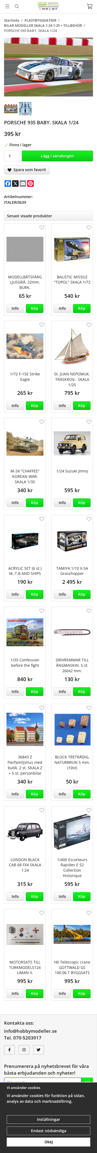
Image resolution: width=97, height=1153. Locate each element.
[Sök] (17, 6)
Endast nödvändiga (48, 1130)
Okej (48, 1141)
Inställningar (48, 1119)
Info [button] (15, 308)
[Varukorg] (89, 6)
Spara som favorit (28, 169)
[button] (35, 308)
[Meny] (7, 6)
